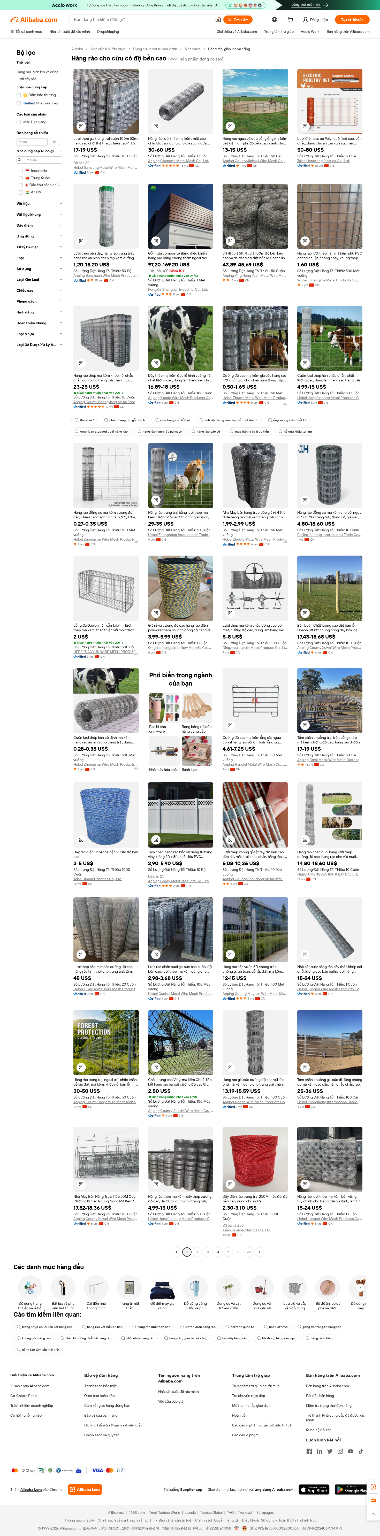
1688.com (137, 1512)
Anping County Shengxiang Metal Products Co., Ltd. (106, 402)
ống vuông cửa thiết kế (290, 420)
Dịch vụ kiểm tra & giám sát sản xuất (113, 1425)
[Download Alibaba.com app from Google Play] (352, 1489)
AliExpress (116, 1512)
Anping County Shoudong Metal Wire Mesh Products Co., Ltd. (255, 879)
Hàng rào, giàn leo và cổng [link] (229, 49)
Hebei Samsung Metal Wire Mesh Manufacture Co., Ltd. (106, 167)
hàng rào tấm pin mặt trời (40, 1349)
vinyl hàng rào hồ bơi (175, 420)
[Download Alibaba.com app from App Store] (314, 1489)
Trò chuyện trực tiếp (248, 1396)
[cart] (291, 20)
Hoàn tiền (240, 1415)
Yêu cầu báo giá (170, 1401)
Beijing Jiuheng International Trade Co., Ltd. (330, 535)
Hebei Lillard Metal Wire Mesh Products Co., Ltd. (106, 989)
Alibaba (77, 49)
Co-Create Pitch (23, 1396)
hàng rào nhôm (322, 1338)
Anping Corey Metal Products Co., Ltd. (178, 881)
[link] (373, 1487)
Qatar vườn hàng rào (200, 1327)
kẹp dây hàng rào (234, 1338)
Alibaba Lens (31, 1489)
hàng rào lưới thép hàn (154, 1327)
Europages (265, 1512)
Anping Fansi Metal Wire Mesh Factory (328, 760)
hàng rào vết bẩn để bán (105, 1327)
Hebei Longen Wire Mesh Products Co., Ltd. (330, 989)
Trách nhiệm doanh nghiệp (31, 1405)
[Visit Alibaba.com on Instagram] (340, 1451)
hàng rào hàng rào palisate (162, 431)
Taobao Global (211, 1512)
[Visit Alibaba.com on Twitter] (330, 1451)
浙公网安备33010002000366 (274, 1528)
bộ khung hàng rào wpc (279, 1338)
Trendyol (245, 1512)
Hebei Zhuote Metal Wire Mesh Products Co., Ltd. (255, 398)
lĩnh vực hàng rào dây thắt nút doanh (231, 420)
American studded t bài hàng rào (104, 431)
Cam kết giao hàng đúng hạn (107, 1405)
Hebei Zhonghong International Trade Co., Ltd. (181, 535)
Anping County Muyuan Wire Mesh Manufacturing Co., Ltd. (255, 994)
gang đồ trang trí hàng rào (322, 1327)
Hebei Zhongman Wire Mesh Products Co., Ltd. (106, 539)
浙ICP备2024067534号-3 (322, 1528)
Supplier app (191, 1489)
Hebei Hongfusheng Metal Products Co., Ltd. (330, 398)
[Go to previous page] (176, 1252)
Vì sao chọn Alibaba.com (29, 1386)
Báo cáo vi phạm (245, 1435)
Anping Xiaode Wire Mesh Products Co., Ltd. (181, 398)
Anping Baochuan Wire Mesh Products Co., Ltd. (106, 275)
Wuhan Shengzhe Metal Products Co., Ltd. (330, 280)
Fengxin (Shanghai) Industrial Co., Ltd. (178, 289)
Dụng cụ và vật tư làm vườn (155, 49)
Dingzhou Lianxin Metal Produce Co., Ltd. (255, 648)
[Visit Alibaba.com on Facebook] (309, 1451)
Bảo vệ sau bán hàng (100, 1415)
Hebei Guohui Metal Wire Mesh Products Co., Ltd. (181, 994)
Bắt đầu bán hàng (320, 1396)
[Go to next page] (259, 1252)
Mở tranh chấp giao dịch (251, 1405)
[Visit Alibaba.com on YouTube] (350, 1451)
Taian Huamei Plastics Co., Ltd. (97, 879)
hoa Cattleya (278, 1327)
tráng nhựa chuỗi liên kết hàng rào (47, 1327)
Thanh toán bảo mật (100, 1386)
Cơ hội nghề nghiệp (26, 1415)
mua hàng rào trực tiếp (252, 431)
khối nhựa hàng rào (140, 1338)
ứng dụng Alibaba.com (274, 1489)
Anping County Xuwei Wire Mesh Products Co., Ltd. (330, 648)
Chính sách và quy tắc (101, 1435)
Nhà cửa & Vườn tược (108, 49)
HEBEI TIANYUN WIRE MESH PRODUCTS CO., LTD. (106, 652)
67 (248, 1252)
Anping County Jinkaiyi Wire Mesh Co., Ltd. (255, 161)
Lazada (190, 1512)
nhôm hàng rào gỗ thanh (127, 420)
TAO (230, 1512)
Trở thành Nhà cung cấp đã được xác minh (335, 1417)
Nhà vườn (192, 49)
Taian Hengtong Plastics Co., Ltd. (323, 161)
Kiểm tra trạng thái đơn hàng (329, 1405)
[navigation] (39, 651)
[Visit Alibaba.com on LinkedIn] (319, 1451)
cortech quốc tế (242, 1327)
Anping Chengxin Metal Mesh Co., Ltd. (178, 161)
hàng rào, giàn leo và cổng (188, 1338)
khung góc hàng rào (36, 1338)
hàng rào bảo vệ (208, 431)
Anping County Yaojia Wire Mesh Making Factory (106, 1102)
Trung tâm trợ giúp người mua (255, 1386)
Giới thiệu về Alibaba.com (32, 1375)
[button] (218, 20)
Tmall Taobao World (164, 1512)
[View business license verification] (236, 1528)
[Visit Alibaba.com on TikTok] (361, 1451)
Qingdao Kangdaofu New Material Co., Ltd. (181, 648)
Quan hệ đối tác (318, 1430)
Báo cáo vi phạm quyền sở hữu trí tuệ (262, 1425)
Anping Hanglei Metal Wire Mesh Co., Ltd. (255, 764)
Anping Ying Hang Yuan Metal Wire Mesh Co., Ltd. (255, 275)
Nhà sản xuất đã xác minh (178, 1391)
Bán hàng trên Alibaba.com (327, 1386)
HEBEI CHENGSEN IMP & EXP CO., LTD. (328, 874)
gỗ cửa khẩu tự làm (298, 431)
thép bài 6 (87, 420)
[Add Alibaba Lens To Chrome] (85, 1489)
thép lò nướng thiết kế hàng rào (88, 1338)
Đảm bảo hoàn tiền (99, 1396)
